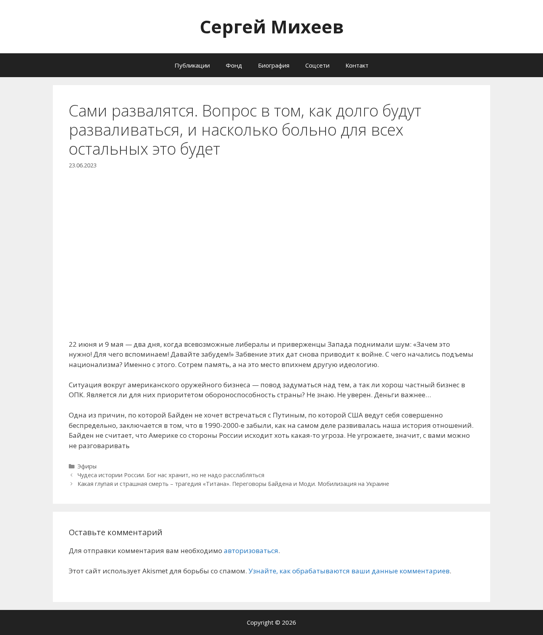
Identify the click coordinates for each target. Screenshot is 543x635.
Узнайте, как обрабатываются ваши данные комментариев (349, 570)
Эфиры (87, 466)
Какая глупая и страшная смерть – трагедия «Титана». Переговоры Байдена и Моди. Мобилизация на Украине (233, 483)
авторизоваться (251, 550)
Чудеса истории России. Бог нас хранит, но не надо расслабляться (171, 475)
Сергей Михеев (272, 26)
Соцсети (317, 65)
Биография (273, 65)
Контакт (356, 65)
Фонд (234, 65)
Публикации (192, 65)
